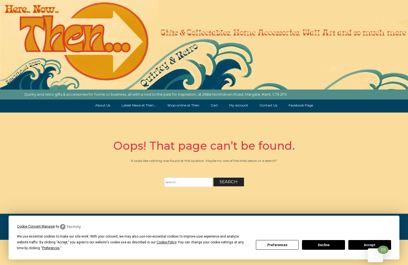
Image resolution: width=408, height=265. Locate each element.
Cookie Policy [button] (166, 242)
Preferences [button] (51, 248)
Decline (323, 245)
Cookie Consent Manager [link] (36, 226)
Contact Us (268, 105)
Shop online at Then (183, 105)
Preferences (277, 245)
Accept (370, 245)
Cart (214, 105)
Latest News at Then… (139, 105)
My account (238, 105)
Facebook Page (301, 105)
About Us (102, 105)
